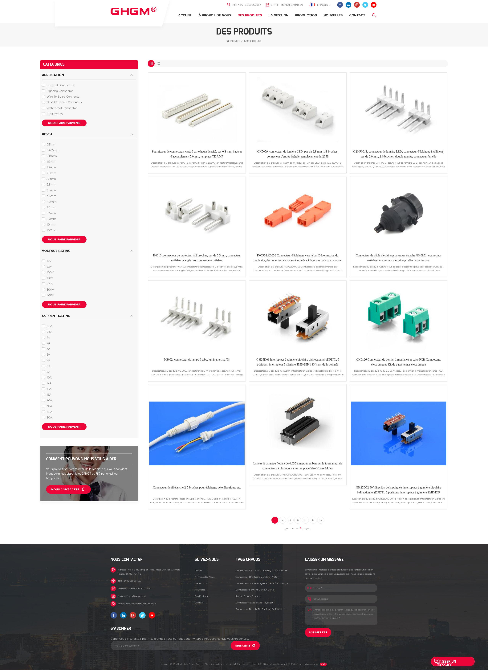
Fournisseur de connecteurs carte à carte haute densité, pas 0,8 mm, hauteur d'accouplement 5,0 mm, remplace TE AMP (197, 154)
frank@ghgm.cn (292, 4)
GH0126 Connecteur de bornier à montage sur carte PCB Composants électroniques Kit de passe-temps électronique (398, 362)
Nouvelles (333, 15)
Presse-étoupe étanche (248, 596)
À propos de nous (215, 15)
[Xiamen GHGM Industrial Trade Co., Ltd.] (134, 11)
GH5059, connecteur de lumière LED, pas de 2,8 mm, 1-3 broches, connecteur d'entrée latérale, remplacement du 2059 (297, 154)
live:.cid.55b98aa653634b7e (141, 603)
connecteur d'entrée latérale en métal (257, 576)
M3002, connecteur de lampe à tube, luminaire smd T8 (197, 359)
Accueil (185, 15)
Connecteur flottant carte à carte (255, 589)
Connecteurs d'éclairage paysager (254, 602)
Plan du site (243, 664)
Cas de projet (202, 596)
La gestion (278, 15)
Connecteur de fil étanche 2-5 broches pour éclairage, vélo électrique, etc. (197, 487)
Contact (357, 15)
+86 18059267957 (249, 4)
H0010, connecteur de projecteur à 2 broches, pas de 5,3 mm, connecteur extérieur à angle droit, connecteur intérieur (197, 258)
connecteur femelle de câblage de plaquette (261, 609)
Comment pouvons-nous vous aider (81, 459)
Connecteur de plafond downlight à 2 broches (261, 570)
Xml (255, 664)
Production (306, 15)
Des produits (250, 15)
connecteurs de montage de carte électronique (262, 583)
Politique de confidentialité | (289, 664)
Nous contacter (65, 489)
